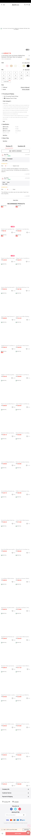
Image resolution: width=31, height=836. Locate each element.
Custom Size (7, 81)
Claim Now (26, 829)
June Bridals (15, 4)
